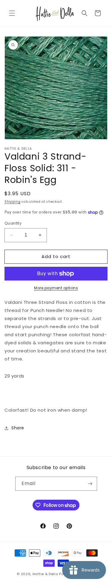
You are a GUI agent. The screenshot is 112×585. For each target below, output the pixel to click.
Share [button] (17, 428)
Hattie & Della (45, 574)
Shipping (12, 201)
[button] (12, 13)
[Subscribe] (90, 484)
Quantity (13, 223)
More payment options (56, 287)
